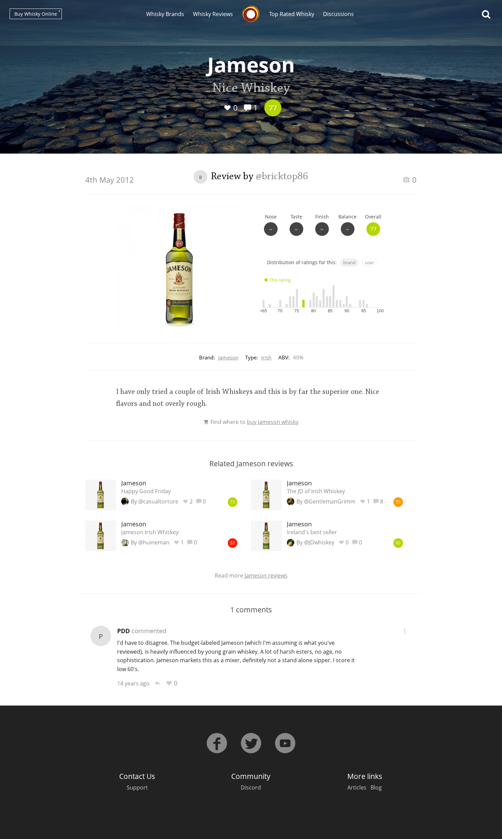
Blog (376, 787)
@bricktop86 (282, 177)
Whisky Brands (165, 14)
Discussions (338, 14)
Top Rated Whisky (291, 14)
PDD (123, 631)
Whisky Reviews (213, 14)
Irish (266, 357)
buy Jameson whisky (272, 422)
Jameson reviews (266, 575)
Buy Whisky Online (35, 14)
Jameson (228, 357)
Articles (356, 787)
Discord (251, 787)
